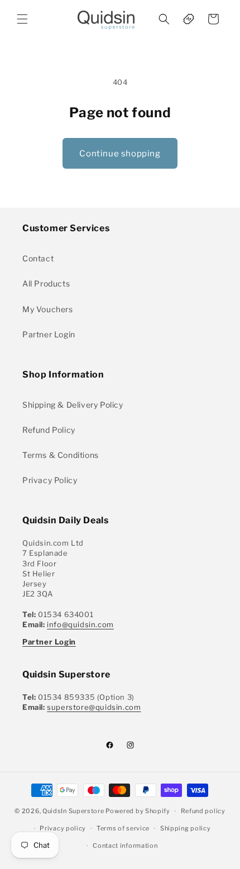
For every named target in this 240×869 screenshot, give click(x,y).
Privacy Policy (49, 480)
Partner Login (48, 334)
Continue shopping (119, 154)
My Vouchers (47, 309)
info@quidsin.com (80, 624)
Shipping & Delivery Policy (72, 404)
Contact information (125, 845)
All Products (46, 283)
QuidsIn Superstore (73, 811)
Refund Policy (48, 430)
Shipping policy (185, 828)
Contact (38, 258)
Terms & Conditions (60, 455)
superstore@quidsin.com (94, 707)
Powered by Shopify (137, 811)
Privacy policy (63, 828)
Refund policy (203, 811)
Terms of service (123, 828)
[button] (22, 19)
